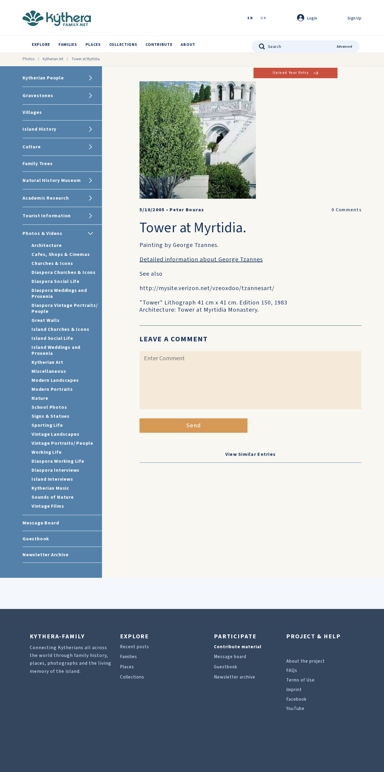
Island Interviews (52, 479)
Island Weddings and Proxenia (56, 350)
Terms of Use (300, 680)
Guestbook (225, 667)
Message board (230, 657)
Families (67, 45)
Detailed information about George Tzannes (201, 259)
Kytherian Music (50, 488)
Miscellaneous (49, 371)
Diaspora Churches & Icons (64, 272)
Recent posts (134, 647)
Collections (123, 45)
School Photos (49, 407)
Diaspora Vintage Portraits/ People (65, 308)
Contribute (159, 45)
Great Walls (46, 320)
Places (93, 45)
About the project (305, 661)
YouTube (295, 708)
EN (250, 18)
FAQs (291, 670)
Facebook (296, 699)
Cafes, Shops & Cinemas (61, 254)
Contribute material (237, 647)
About (188, 45)
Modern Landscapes (55, 380)
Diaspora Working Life (58, 461)
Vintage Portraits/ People (62, 443)
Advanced (344, 46)
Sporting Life (47, 425)
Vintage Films (48, 506)
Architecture (47, 245)
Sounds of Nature (53, 497)
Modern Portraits (52, 389)
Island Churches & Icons (60, 329)
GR (263, 18)
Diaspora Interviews (56, 470)
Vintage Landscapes (55, 434)
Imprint (294, 690)
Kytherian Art (53, 59)
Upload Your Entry (291, 72)
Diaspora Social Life (56, 281)
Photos (28, 59)
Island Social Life (52, 338)
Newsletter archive (234, 677)
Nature (40, 398)
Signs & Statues (51, 416)
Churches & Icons (52, 263)
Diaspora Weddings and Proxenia (59, 293)
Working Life (47, 452)
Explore (41, 45)
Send (193, 425)
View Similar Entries (250, 454)
